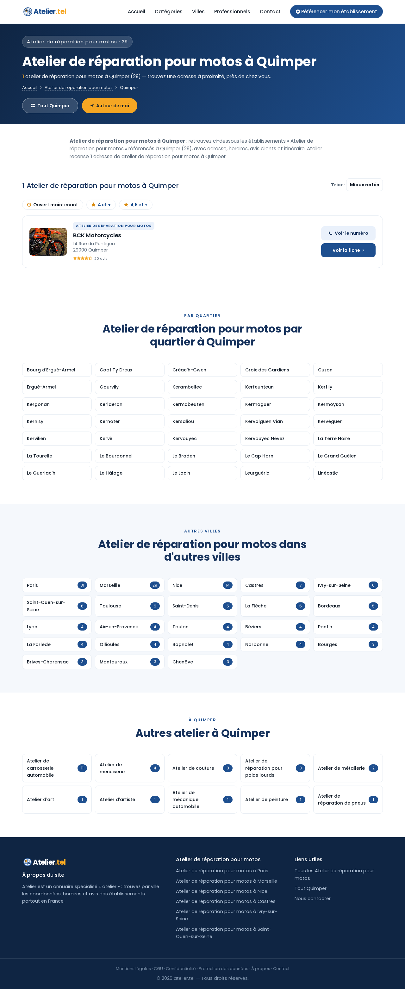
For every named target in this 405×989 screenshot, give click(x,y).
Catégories (169, 11)
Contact (270, 11)
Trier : (338, 185)
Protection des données (223, 969)
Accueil (136, 11)
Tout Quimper (53, 106)
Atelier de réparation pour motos (79, 87)
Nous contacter (313, 898)
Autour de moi (112, 106)
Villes (198, 11)
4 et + (104, 205)
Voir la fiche (346, 250)
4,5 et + (138, 205)
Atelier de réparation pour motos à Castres (226, 901)
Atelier (50, 11)
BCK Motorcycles (97, 235)
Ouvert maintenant (55, 205)
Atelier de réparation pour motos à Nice (221, 891)
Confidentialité (181, 969)
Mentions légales (133, 969)
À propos (260, 969)
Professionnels (232, 11)
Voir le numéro (351, 233)
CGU (158, 969)
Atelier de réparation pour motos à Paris (222, 871)
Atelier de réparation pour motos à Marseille (226, 881)
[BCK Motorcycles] (48, 242)
